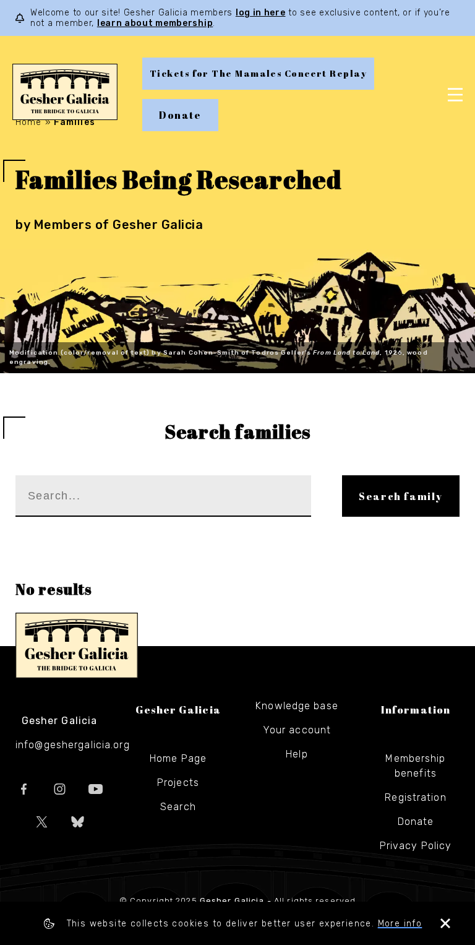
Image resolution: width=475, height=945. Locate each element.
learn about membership (155, 23)
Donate (180, 115)
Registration (415, 797)
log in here (261, 12)
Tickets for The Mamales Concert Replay (258, 73)
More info (400, 923)
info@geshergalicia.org (72, 745)
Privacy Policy (416, 846)
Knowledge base (296, 706)
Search (178, 807)
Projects (178, 782)
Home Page (178, 758)
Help (296, 754)
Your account (297, 730)
